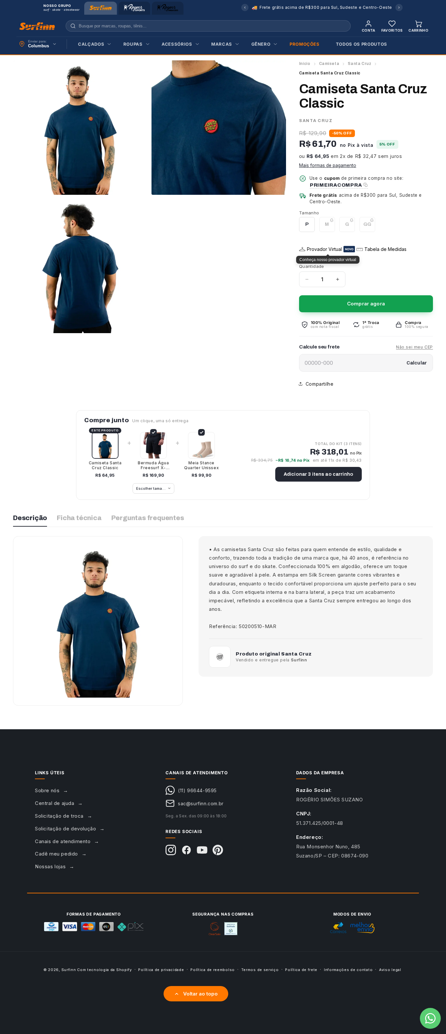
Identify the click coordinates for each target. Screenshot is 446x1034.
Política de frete (301, 969)
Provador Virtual (324, 249)
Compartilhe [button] (320, 384)
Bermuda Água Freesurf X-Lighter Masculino (153, 465)
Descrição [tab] (30, 517)
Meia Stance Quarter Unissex (201, 465)
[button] (92, 44)
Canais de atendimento (63, 841)
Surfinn (68, 969)
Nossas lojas (50, 866)
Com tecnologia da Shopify (104, 969)
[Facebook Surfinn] (186, 850)
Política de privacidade (161, 969)
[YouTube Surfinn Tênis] (202, 850)
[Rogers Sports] (134, 8)
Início (305, 63)
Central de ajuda (54, 803)
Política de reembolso (212, 969)
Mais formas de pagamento (327, 165)
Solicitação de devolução (65, 829)
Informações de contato (348, 969)
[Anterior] (244, 7)
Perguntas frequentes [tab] (147, 517)
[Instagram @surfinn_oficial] (171, 850)
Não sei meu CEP (414, 347)
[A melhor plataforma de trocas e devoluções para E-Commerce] (230, 928)
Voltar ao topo (200, 994)
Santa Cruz (359, 63)
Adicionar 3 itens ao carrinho (318, 474)
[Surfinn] (100, 8)
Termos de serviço (260, 969)
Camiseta (329, 63)
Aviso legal (390, 969)
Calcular (416, 363)
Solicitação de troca (59, 816)
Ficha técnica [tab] (79, 517)
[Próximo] (399, 7)
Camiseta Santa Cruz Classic (105, 465)
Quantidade (311, 266)
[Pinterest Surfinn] (218, 850)
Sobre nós (47, 790)
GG (369, 227)
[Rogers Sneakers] (167, 8)
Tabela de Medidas (385, 249)
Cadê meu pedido (56, 854)
